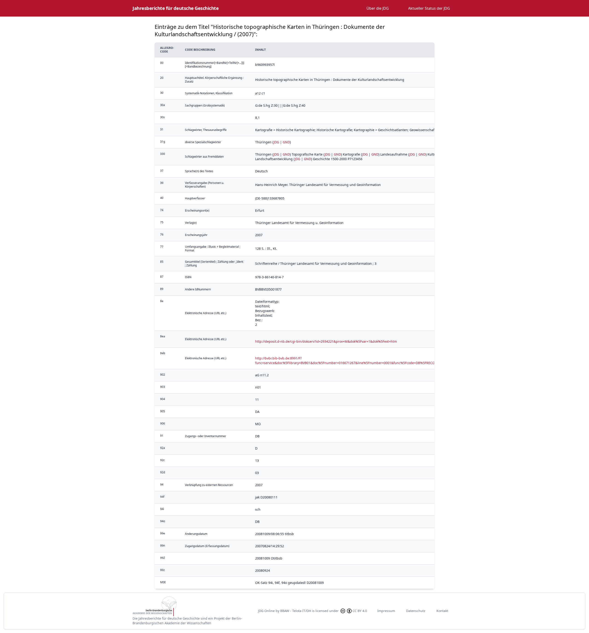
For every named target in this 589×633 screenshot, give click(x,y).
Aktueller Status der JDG (429, 8)
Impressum (386, 611)
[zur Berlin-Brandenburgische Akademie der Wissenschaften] (191, 606)
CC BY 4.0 (359, 611)
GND (286, 142)
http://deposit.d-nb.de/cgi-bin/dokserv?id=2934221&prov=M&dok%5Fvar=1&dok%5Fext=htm (326, 341)
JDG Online (266, 611)
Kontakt (442, 611)
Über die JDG (378, 8)
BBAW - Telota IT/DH (295, 611)
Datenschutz (415, 611)
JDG (276, 142)
